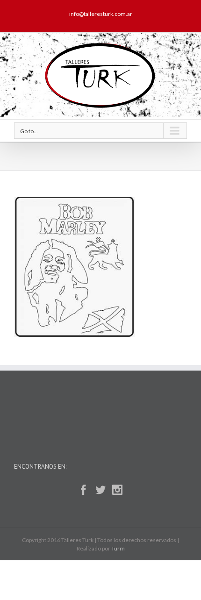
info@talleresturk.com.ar (100, 13)
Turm (118, 548)
